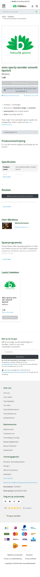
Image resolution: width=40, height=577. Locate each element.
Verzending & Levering (11, 438)
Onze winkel (7, 397)
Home (4, 16)
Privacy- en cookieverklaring (13, 559)
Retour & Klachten (9, 446)
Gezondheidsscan (9, 414)
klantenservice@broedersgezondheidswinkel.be (20, 482)
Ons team (7, 405)
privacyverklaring (7, 364)
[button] (10, 95)
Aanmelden (20, 357)
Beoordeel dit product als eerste (20, 196)
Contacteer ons (9, 433)
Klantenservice (8, 429)
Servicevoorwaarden (20, 372)
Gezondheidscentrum (11, 409)
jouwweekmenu (9, 418)
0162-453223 (8, 478)
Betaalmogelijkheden (10, 442)
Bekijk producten (22, 227)
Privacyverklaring (7, 372)
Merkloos (6, 74)
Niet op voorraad (20, 83)
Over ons (6, 393)
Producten (11, 16)
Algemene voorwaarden (15, 555)
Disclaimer (29, 555)
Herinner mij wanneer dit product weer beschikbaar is (20, 89)
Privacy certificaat (30, 559)
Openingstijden (8, 401)
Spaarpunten (8, 450)
